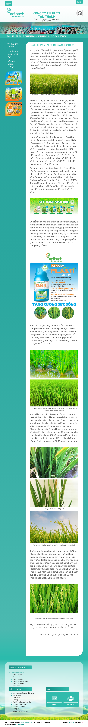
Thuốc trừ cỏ (17, 677)
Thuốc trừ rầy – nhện (20, 681)
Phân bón (16, 686)
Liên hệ (15, 700)
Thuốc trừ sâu (18, 679)
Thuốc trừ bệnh (18, 683)
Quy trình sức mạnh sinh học (18, 672)
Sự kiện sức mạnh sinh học (13, 54)
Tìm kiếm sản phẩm (20, 704)
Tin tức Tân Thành (29, 36)
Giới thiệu (16, 697)
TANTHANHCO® (27, 722)
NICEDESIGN (19, 724)
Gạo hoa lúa (17, 695)
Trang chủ (10, 36)
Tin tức (18, 36)
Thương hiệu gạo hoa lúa (22, 702)
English (79, 2)
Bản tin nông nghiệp (11, 64)
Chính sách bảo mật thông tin (23, 693)
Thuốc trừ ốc (17, 675)
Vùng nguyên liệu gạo (20, 711)
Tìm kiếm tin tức (19, 706)
